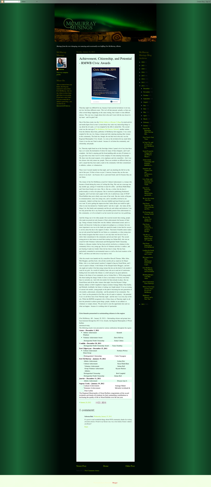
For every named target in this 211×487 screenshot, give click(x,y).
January (145, 126)
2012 (143, 86)
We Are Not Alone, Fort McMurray (147, 219)
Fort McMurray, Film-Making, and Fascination (148, 269)
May (144, 112)
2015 (143, 76)
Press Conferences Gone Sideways (148, 283)
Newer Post (81, 466)
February (146, 122)
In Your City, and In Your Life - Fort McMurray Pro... (148, 145)
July (144, 105)
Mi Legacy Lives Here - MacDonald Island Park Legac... (148, 261)
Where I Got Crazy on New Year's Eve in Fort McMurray (148, 289)
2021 (143, 65)
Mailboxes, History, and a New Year (148, 297)
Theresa (61, 69)
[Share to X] (101, 402)
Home (105, 466)
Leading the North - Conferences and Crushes (148, 252)
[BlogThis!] (99, 402)
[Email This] (97, 402)
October (146, 95)
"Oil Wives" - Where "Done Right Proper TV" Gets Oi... (148, 237)
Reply (86, 427)
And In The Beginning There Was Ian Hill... (148, 131)
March (145, 119)
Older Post (130, 466)
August (145, 102)
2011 (143, 304)
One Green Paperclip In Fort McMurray (148, 245)
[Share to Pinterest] (105, 402)
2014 (143, 79)
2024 (143, 62)
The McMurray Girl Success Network (107, 129)
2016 (143, 72)
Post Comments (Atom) (92, 470)
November (146, 92)
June (144, 109)
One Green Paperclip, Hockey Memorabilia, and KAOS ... (148, 191)
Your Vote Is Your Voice (148, 138)
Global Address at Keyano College (110, 122)
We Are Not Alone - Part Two (148, 199)
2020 (143, 69)
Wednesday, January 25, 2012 (103, 416)
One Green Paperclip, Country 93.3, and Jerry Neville (148, 227)
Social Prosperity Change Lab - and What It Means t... (148, 154)
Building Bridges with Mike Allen (148, 276)
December (146, 88)
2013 (143, 82)
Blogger (115, 483)
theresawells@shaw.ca (63, 106)
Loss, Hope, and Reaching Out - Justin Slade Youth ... (148, 182)
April (145, 116)
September (146, 99)
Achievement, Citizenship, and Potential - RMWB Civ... (148, 162)
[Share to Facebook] (103, 402)
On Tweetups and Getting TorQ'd (148, 213)
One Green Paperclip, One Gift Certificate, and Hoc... (148, 206)
